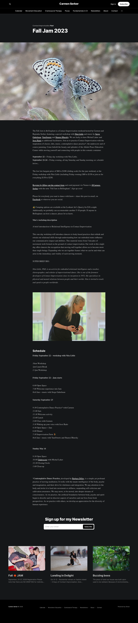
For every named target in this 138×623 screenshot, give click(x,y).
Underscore (42, 459)
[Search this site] (10, 4)
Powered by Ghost (124, 606)
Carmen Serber (68, 4)
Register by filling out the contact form (48, 185)
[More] (121, 10)
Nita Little (79, 134)
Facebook (36, 199)
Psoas (67, 11)
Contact (114, 11)
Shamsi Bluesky (62, 137)
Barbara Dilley (78, 478)
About (105, 11)
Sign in (113, 4)
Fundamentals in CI (80, 11)
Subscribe (124, 4)
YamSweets (47, 137)
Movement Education (33, 11)
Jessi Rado (37, 140)
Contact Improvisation (41, 26)
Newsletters (95, 11)
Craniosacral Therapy (53, 11)
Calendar (18, 11)
